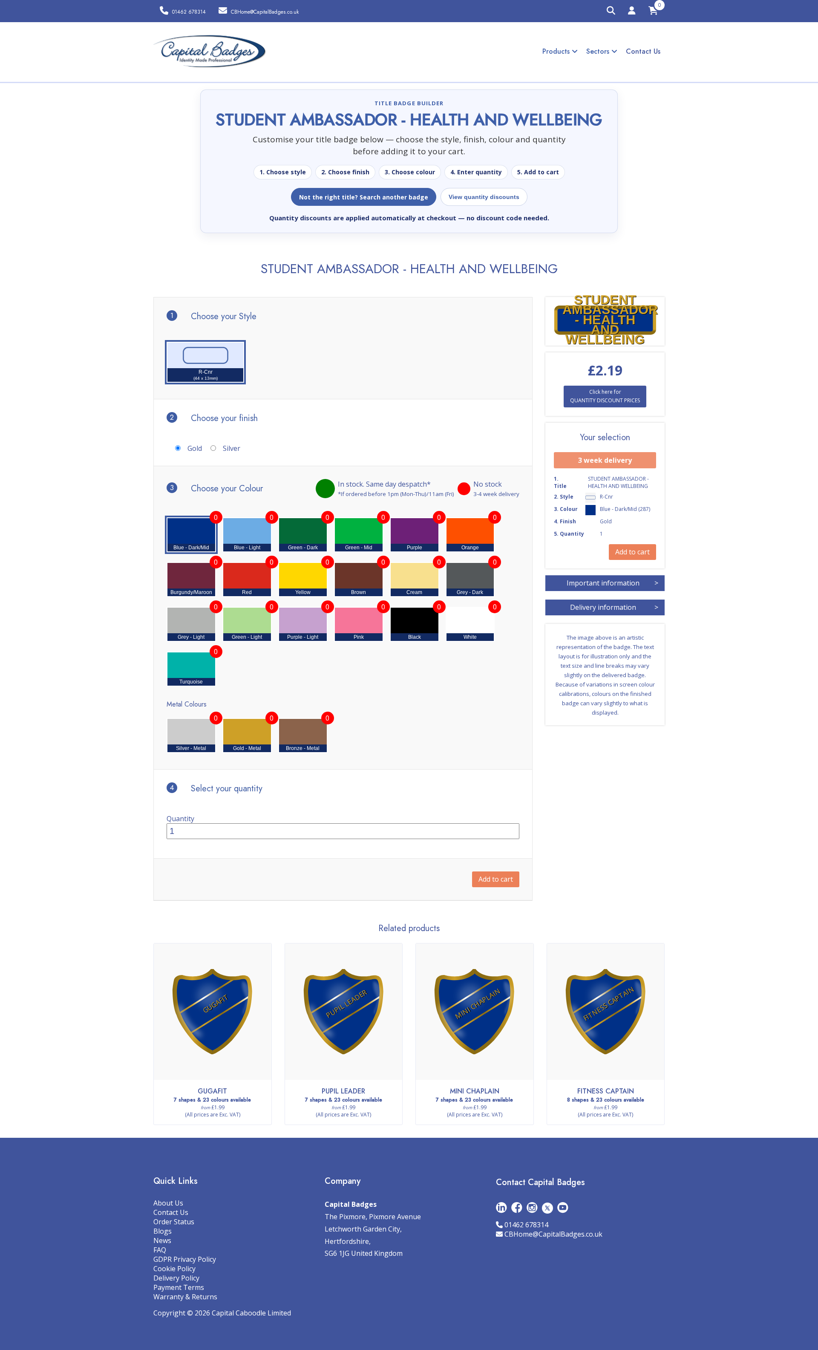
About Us (168, 1203)
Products (557, 51)
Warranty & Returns (185, 1296)
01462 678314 (526, 1224)
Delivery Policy (176, 1278)
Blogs (162, 1231)
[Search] (611, 11)
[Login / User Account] (632, 12)
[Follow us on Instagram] (532, 1207)
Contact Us (643, 51)
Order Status (173, 1221)
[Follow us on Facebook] (516, 1207)
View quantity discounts (484, 196)
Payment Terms (178, 1287)
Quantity (180, 818)
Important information (612, 583)
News (162, 1240)
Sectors (598, 51)
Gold (194, 448)
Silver (231, 448)
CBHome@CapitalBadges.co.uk (553, 1234)
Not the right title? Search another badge (363, 197)
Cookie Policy (174, 1268)
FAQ (159, 1250)
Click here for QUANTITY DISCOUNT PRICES (605, 396)
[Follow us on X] (547, 1207)
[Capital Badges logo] (209, 51)
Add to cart (495, 879)
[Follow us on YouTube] (562, 1207)
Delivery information (614, 607)
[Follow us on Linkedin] (501, 1207)
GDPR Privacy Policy (184, 1259)
